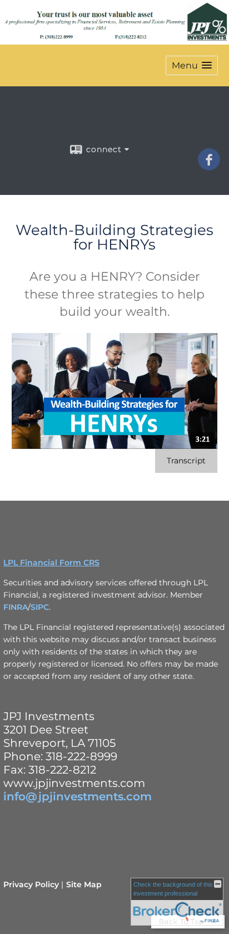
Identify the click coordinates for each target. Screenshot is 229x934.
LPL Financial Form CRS (51, 563)
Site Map (84, 884)
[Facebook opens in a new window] (209, 166)
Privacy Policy (31, 884)
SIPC (40, 607)
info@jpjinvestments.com (77, 796)
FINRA (15, 607)
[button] (192, 65)
